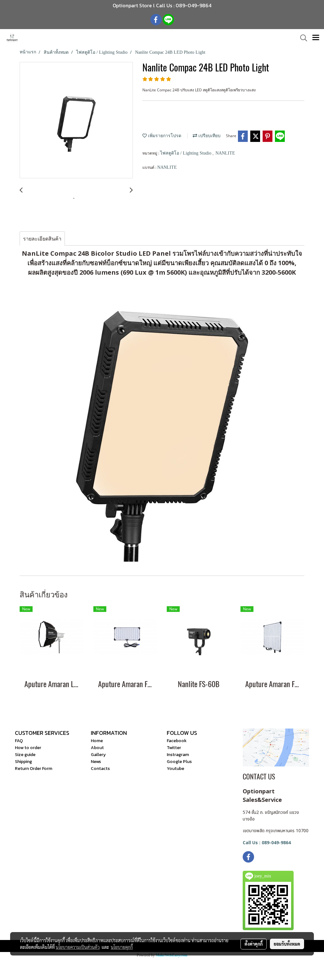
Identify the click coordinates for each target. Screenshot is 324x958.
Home (97, 740)
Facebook (177, 740)
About (97, 747)
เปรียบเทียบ (209, 135)
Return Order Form (33, 768)
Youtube (175, 768)
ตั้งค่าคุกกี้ (254, 944)
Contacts (100, 768)
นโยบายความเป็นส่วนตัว (78, 947)
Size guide (25, 754)
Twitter (174, 747)
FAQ (19, 740)
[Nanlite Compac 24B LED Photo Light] (76, 120)
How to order (28, 747)
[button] (301, 37)
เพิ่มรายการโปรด (164, 135)
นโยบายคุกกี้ (122, 947)
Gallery (98, 754)
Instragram (178, 754)
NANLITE (225, 153)
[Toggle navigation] (316, 38)
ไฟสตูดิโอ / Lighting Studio (186, 153)
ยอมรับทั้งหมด (287, 944)
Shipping (23, 761)
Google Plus (179, 761)
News (96, 761)
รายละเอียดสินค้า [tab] (42, 238)
